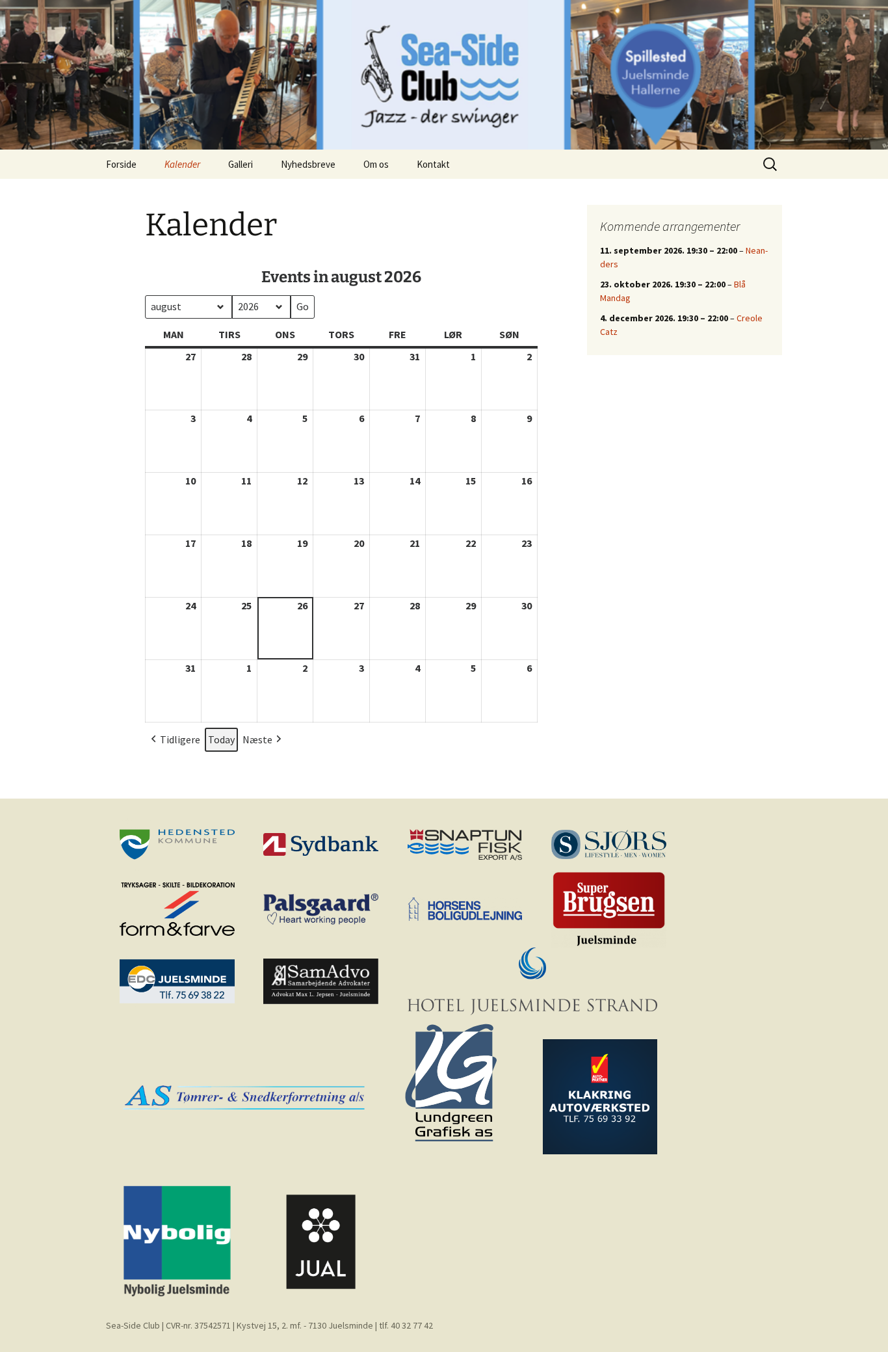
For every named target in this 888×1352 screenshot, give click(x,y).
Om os (376, 164)
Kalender (182, 164)
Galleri (240, 164)
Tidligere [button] (180, 739)
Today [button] (221, 739)
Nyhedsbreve (308, 164)
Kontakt (433, 164)
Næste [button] (257, 739)
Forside (121, 164)
